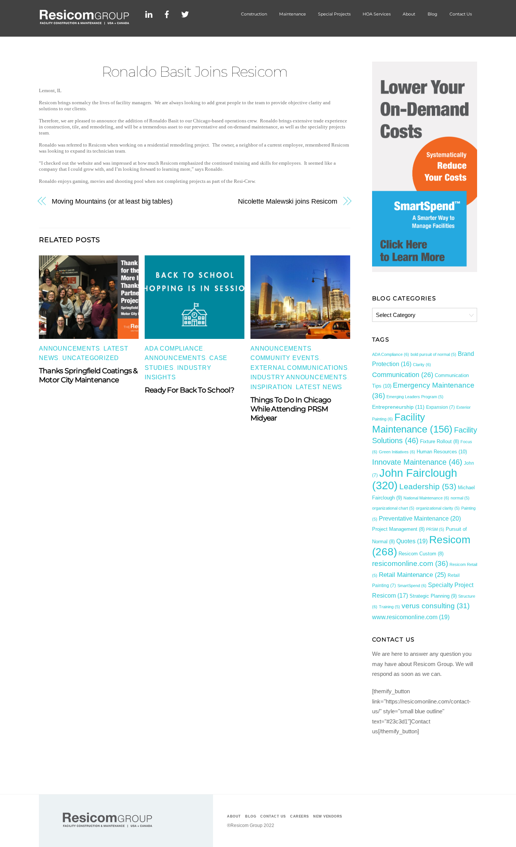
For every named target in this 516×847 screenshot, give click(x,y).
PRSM (435, 529)
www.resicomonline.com (411, 617)
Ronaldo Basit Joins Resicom (195, 71)
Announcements (69, 348)
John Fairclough (414, 479)
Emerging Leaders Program (414, 396)
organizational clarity (438, 508)
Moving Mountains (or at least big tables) (112, 201)
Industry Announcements (298, 377)
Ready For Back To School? (189, 389)
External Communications (299, 368)
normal (460, 498)
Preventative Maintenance (420, 518)
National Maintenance (426, 498)
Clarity (422, 364)
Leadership (427, 486)
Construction (254, 14)
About (409, 14)
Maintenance (292, 14)
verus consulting (436, 606)
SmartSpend (411, 585)
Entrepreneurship (398, 407)
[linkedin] (148, 13)
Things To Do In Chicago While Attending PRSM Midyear (290, 408)
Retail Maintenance (412, 574)
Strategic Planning (433, 596)
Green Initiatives (397, 452)
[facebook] (167, 13)
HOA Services (377, 14)
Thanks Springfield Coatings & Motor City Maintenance (88, 375)
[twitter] (185, 13)
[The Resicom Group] (84, 22)
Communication (402, 375)
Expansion (440, 407)
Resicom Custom (421, 553)
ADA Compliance (174, 348)
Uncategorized (90, 358)
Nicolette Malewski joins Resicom (287, 201)
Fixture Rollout (439, 441)
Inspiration (271, 387)
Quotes (412, 541)
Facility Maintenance (412, 422)
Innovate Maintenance (417, 462)
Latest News (319, 387)
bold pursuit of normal (433, 354)
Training (389, 606)
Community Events (284, 358)
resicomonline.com (410, 563)
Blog (432, 14)
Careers (299, 816)
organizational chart (393, 508)
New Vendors (327, 816)
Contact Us (461, 14)
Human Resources (442, 451)
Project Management (398, 529)
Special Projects (334, 14)
